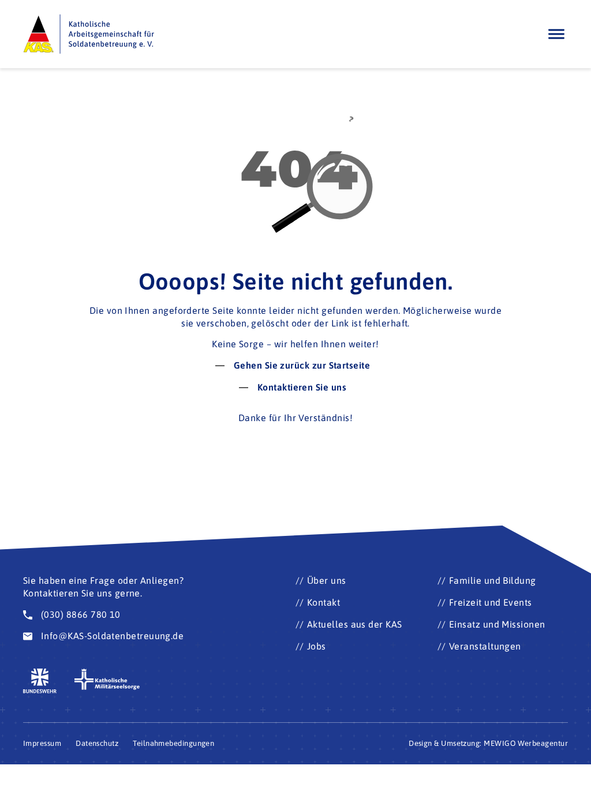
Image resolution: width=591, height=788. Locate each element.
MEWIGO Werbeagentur (526, 743)
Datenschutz (97, 743)
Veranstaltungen (485, 646)
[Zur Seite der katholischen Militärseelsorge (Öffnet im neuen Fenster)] (107, 680)
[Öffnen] (556, 34)
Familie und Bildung (492, 580)
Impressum (42, 743)
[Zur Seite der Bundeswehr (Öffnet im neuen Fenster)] (40, 681)
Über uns (326, 580)
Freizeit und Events (490, 602)
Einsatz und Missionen (497, 624)
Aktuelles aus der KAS (354, 624)
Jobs (316, 646)
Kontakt (323, 602)
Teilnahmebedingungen (173, 743)
